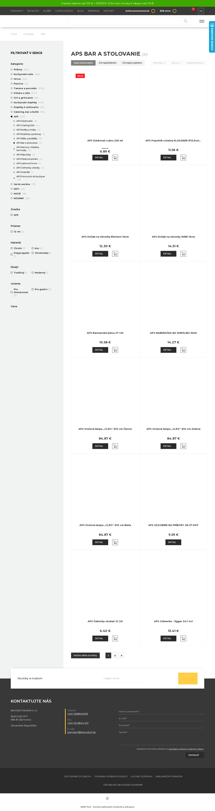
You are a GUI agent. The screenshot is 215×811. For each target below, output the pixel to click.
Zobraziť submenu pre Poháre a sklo (51, 93)
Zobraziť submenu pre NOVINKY (51, 198)
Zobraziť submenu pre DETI (51, 189)
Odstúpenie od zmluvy (77, 776)
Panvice (21, 83)
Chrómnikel (43, 253)
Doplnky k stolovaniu (29, 107)
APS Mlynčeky (25, 154)
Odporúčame (196, 63)
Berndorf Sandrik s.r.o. (35, 21)
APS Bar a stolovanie (29, 143)
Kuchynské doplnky (29, 102)
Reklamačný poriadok (169, 776)
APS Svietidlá (24, 172)
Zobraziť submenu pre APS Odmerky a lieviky (51, 168)
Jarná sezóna (25, 184)
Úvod (14, 34)
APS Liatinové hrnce (28, 163)
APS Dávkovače (26, 121)
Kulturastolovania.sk (137, 11)
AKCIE (20, 193)
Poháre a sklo (25, 93)
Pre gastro (43, 289)
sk (201, 11)
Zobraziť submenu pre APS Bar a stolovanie (51, 143)
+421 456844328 (77, 713)
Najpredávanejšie (83, 63)
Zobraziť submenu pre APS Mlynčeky (51, 155)
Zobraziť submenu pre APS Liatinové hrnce (51, 163)
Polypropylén (21, 254)
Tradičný (20, 272)
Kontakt (109, 11)
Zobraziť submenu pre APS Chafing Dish (51, 125)
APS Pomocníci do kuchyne (30, 178)
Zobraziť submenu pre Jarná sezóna (51, 184)
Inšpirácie (93, 11)
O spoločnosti (64, 11)
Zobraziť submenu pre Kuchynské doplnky (51, 102)
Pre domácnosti (21, 292)
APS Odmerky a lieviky (30, 167)
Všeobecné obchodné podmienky (123, 785)
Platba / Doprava (141, 776)
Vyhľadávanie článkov (129, 21)
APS (43, 34)
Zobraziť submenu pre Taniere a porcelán (51, 88)
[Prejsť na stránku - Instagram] (201, 780)
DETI (19, 188)
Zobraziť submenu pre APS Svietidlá (51, 172)
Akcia (176, 63)
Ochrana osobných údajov (110, 776)
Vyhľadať (186, 21)
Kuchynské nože (27, 74)
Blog (80, 11)
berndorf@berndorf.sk (81, 732)
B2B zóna (165, 11)
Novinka (159, 63)
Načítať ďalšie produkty (85, 655)
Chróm (19, 248)
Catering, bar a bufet (29, 111)
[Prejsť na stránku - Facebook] (195, 780)
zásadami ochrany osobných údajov (186, 749)
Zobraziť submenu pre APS (51, 116)
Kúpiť (115, 157)
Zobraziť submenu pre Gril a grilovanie (51, 97)
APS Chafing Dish (28, 125)
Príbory (21, 69)
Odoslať (188, 678)
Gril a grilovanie (26, 97)
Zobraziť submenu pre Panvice (51, 83)
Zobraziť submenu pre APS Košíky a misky (51, 130)
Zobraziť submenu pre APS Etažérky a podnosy (51, 134)
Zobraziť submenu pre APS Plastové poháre (51, 159)
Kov (38, 248)
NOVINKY (22, 198)
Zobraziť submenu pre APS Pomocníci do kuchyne (51, 176)
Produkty (17, 11)
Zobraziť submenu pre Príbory (51, 69)
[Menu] (201, 21)
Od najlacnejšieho (132, 63)
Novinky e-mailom (29, 678)
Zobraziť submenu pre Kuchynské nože (51, 74)
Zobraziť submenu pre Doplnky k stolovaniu (51, 107)
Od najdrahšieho (108, 63)
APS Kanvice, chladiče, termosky (27, 149)
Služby (47, 11)
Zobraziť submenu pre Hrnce (51, 79)
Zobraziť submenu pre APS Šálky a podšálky (51, 138)
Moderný (41, 272)
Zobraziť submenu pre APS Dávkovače (51, 121)
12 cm (19, 231)
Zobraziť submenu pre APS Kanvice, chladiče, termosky (51, 147)
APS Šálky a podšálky (29, 138)
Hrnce (20, 79)
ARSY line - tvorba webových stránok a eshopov (107, 807)
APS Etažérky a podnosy (30, 134)
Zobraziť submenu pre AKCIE (51, 193)
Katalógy (33, 11)
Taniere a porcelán (29, 88)
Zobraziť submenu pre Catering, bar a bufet (51, 112)
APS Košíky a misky (28, 129)
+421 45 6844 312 (78, 723)
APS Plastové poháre (29, 159)
